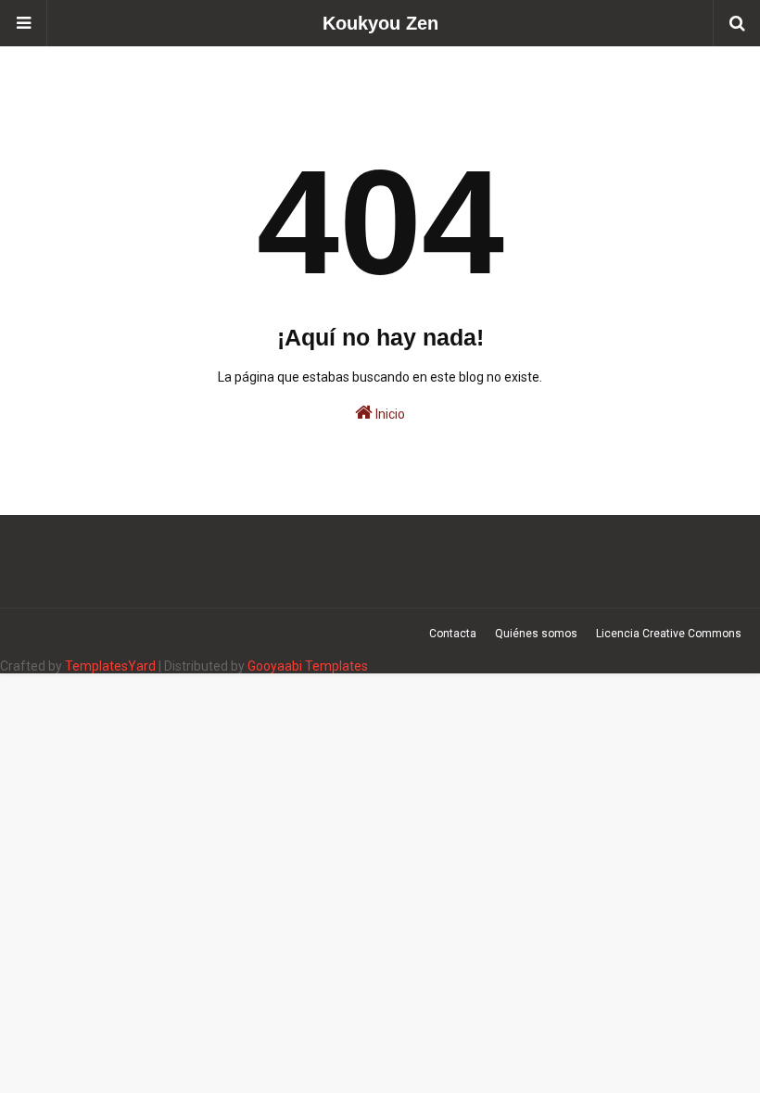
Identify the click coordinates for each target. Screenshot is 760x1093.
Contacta (452, 633)
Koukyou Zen (380, 23)
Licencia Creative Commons (668, 633)
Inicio (389, 414)
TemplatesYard (110, 666)
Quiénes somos (536, 633)
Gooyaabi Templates (307, 666)
